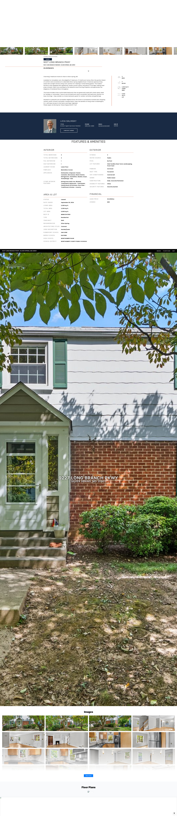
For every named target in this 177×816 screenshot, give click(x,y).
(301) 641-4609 (89, 126)
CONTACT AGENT (69, 130)
